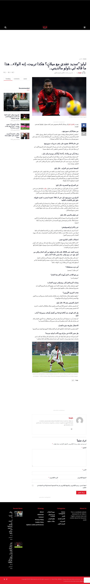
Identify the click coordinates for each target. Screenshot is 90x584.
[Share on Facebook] (83, 125)
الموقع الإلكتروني (82, 477)
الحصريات (62, 521)
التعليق (84, 447)
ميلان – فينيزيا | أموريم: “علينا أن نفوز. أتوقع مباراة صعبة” (12, 135)
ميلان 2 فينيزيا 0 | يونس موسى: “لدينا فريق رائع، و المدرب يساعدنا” (12, 126)
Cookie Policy (39, 522)
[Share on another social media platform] (83, 134)
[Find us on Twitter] (4, 579)
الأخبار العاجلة (61, 519)
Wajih (80, 73)
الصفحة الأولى (57, 73)
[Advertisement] (45, 12)
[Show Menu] (84, 27)
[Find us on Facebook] (6, 579)
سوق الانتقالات (51, 512)
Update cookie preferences (35, 525)
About (42, 512)
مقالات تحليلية (51, 521)
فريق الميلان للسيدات (51, 515)
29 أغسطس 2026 (23, 109)
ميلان (45, 188)
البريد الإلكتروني (53, 477)
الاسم (84, 470)
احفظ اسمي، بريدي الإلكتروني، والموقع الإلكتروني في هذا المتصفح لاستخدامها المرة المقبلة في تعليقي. (61, 486)
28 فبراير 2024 (69, 73)
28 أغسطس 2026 (14, 120)
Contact (41, 517)
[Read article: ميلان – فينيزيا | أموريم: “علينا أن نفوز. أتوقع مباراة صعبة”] (25, 136)
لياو (73, 380)
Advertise (41, 514)
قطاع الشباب (51, 519)
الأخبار (80, 59)
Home (84, 59)
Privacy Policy (39, 519)
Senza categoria (62, 512)
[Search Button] (5, 27)
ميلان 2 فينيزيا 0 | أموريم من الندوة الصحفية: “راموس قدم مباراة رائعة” (17, 106)
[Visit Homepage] (45, 27)
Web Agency (83, 581)
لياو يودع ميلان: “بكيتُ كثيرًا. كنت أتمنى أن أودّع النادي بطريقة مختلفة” (11, 116)
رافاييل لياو (72, 124)
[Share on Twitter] (83, 129)
